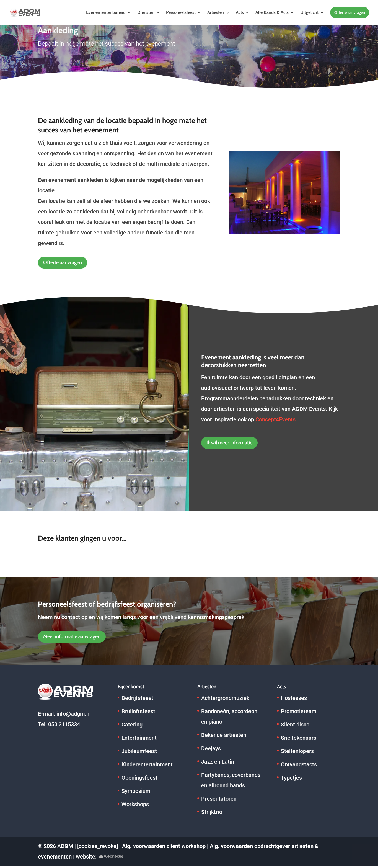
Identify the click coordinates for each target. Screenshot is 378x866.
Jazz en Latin (217, 761)
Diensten (145, 12)
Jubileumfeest (139, 751)
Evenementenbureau (106, 12)
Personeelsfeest (181, 12)
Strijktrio (211, 812)
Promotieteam (298, 711)
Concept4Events (275, 419)
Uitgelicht (309, 12)
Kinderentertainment (147, 764)
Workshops (135, 804)
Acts (240, 12)
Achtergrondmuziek (225, 698)
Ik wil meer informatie (229, 443)
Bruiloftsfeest (138, 711)
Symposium (135, 791)
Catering (132, 724)
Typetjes (291, 777)
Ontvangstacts (299, 764)
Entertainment (139, 737)
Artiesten (215, 12)
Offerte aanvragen (349, 12)
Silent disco (295, 724)
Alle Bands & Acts (272, 12)
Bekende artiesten (223, 735)
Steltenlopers (297, 751)
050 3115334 (64, 724)
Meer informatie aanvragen (71, 636)
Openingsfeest (139, 777)
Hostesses (294, 698)
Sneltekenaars (298, 737)
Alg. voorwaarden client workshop (164, 846)
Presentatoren (219, 798)
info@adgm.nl (73, 713)
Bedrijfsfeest (137, 698)
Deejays (211, 748)
